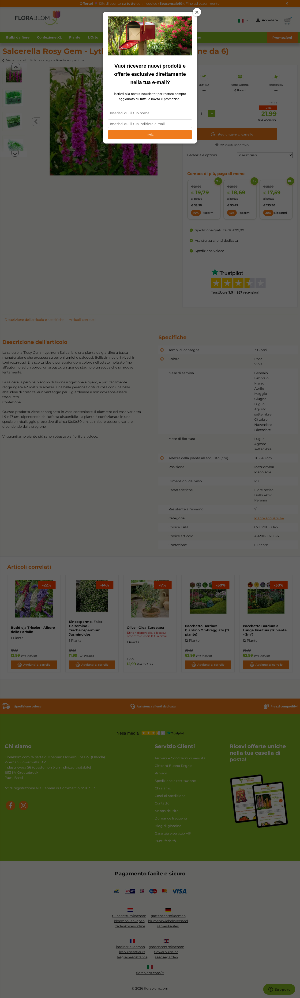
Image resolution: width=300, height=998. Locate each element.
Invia (150, 134)
